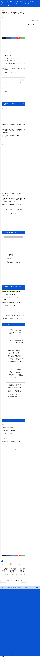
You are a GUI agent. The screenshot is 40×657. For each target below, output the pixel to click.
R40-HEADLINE (3, 3)
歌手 (19, 3)
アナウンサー (27, 3)
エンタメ (8, 3)
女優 (33, 1)
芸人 (22, 3)
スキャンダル (14, 3)
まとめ (6, 91)
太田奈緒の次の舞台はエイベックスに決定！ (13, 82)
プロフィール (25, 5)
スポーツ (33, 3)
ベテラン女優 (16, 1)
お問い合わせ (9, 5)
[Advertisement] (13, 47)
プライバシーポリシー (18, 5)
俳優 (30, 1)
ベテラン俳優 (9, 1)
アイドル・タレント (24, 1)
